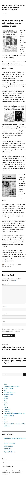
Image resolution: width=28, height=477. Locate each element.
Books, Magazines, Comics (11, 386)
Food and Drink (8, 394)
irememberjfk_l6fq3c (9, 264)
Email (4, 314)
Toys (5, 417)
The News (8, 266)
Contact (6, 422)
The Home (7, 409)
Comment (5, 284)
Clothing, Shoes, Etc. (10, 392)
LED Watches (7, 449)
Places (5, 405)
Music (5, 401)
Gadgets (6, 396)
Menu (4, 13)
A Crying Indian (8, 446)
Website (4, 321)
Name (4, 306)
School (6, 407)
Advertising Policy (7, 466)
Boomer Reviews (8, 388)
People (4, 266)
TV (4, 419)
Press (3, 462)
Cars (5, 390)
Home (5, 384)
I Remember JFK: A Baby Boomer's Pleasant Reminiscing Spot (13, 7)
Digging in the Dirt (9, 443)
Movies (6, 398)
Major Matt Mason (9, 452)
